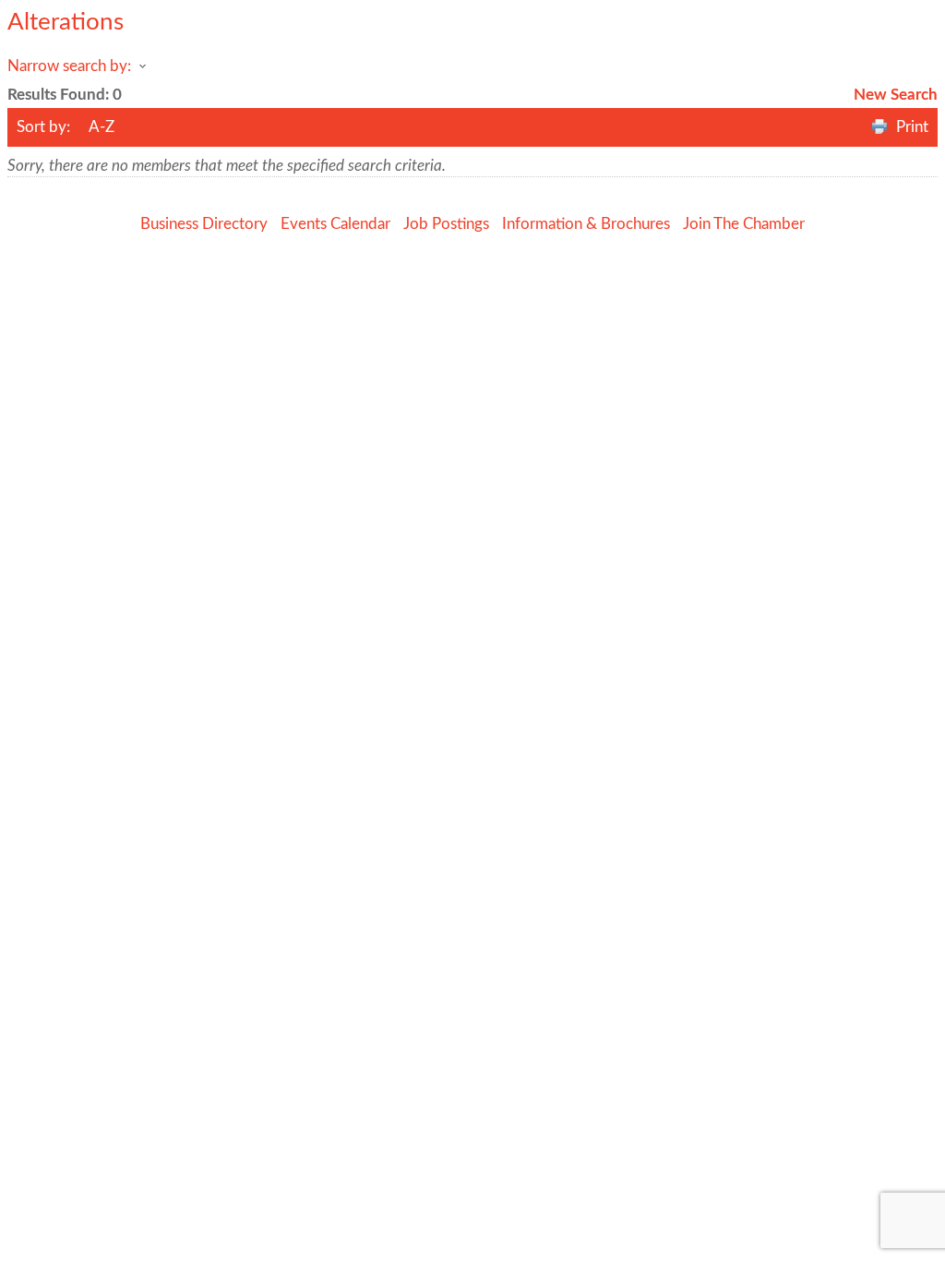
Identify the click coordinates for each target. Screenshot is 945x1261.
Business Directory (204, 224)
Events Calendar (335, 224)
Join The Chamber (744, 224)
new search (896, 94)
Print (912, 127)
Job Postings (446, 224)
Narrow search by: (69, 66)
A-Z (101, 127)
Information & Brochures (586, 224)
